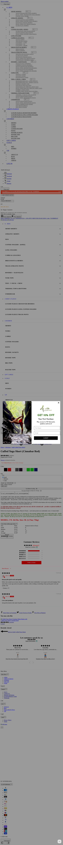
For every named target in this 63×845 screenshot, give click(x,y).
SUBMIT (45, 438)
